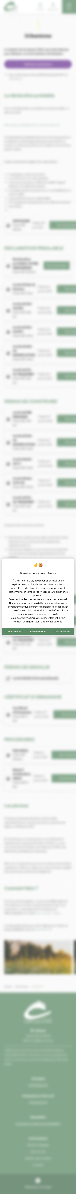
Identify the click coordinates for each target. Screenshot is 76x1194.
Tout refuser (14, 631)
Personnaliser (38, 631)
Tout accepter (62, 631)
